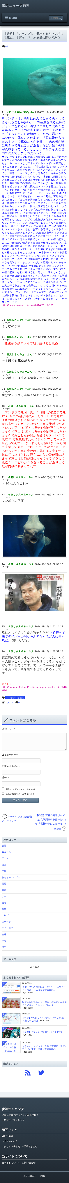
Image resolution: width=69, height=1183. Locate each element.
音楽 (4, 909)
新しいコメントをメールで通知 (20, 789)
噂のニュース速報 (16, 6)
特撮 (4, 883)
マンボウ (10, 698)
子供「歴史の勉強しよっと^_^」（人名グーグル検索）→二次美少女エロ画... (44, 988)
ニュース (6, 852)
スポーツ (6, 921)
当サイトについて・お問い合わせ (19, 1162)
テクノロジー (8, 928)
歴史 (4, 947)
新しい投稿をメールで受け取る (20, 794)
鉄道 (4, 890)
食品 (4, 934)
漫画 (4, 864)
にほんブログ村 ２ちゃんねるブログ (20, 1115)
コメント (9, 703)
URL (7, 778)
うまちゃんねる (10, 1141)
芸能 (4, 902)
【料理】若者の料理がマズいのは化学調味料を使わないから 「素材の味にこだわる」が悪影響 (51, 822)
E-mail (8, 766)
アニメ (5, 858)
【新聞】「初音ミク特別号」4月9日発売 (42, 1032)
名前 (7, 755)
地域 (4, 941)
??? (7, 115)
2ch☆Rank (7, 1136)
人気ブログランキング (13, 1120)
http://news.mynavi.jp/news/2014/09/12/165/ (28, 305)
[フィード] (28, 1072)
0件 (6, 46)
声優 (4, 871)
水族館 (20, 698)
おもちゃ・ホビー (11, 877)
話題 (4, 845)
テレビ (5, 915)
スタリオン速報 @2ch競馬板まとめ (19, 1146)
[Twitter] (41, 1072)
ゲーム (5, 896)
